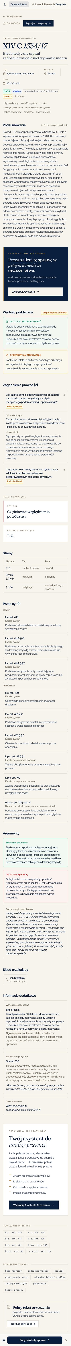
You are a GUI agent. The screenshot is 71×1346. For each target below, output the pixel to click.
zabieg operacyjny (16, 1283)
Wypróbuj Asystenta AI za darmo (31, 1205)
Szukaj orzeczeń (14, 16)
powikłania (39, 1283)
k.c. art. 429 (36, 1239)
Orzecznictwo (19, 4)
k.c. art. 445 (13, 1239)
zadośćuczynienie (38, 1271)
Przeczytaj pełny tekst (21, 1323)
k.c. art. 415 (13, 1232)
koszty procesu (14, 1290)
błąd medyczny (13, 1271)
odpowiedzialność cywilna (49, 1277)
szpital (59, 1271)
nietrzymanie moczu (16, 1277)
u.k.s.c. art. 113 (40, 1251)
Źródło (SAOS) (13, 23)
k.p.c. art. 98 (14, 1251)
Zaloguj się (61, 4)
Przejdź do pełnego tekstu (56, 125)
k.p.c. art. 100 (37, 1245)
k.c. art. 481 (13, 1245)
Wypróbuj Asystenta (23, 291)
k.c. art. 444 (36, 1232)
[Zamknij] (66, 1340)
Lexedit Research (45, 4)
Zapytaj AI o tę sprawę (36, 23)
